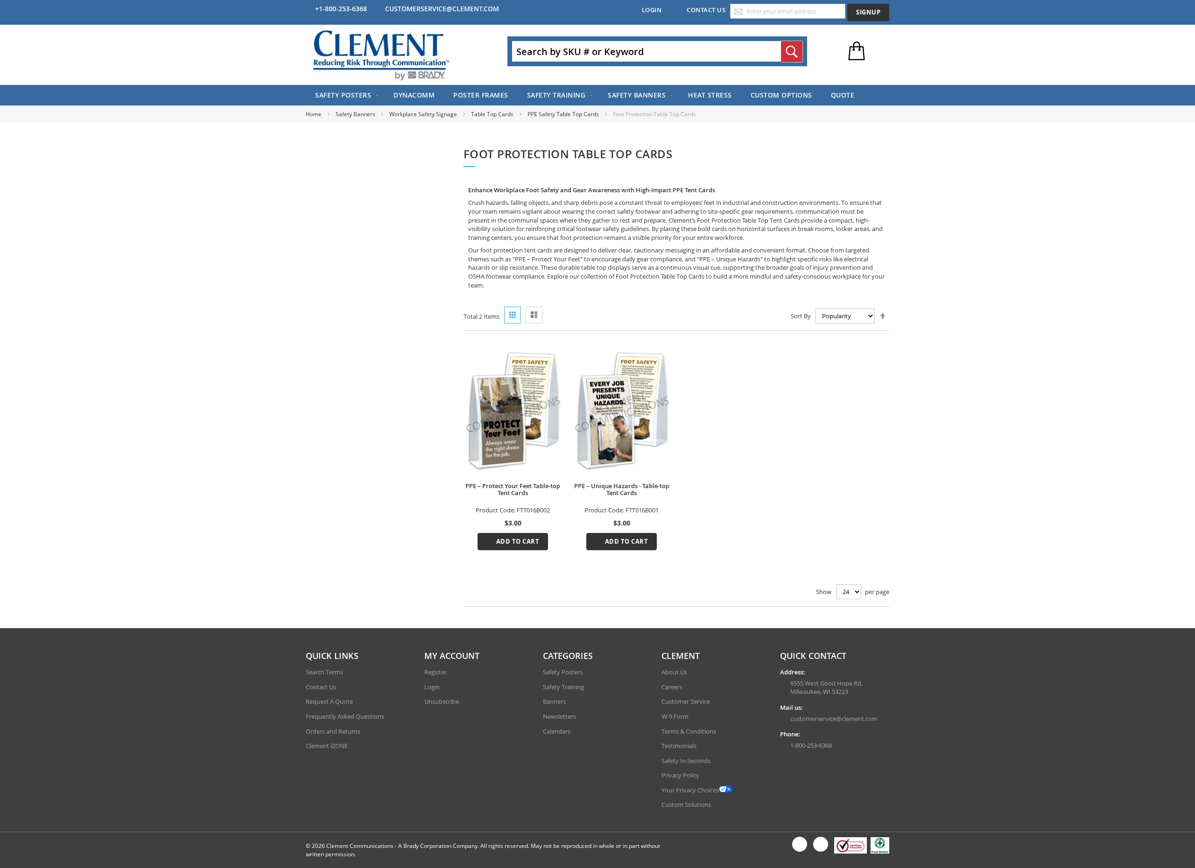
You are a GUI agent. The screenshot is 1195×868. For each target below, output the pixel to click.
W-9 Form (675, 716)
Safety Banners (356, 114)
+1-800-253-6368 (341, 8)
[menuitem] (345, 95)
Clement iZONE (327, 746)
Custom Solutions (686, 804)
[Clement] (381, 54)
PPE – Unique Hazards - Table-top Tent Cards (621, 489)
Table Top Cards (493, 114)
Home (314, 114)
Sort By (801, 316)
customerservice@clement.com (442, 8)
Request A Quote (329, 701)
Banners (554, 701)
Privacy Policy (680, 775)
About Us (674, 672)
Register (435, 672)
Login (652, 10)
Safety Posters (563, 672)
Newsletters (559, 716)
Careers (671, 687)
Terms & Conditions (688, 731)
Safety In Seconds (685, 760)
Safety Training (563, 687)
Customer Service (685, 701)
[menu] (597, 95)
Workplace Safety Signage (423, 114)
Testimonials (678, 746)
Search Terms (324, 672)
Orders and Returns (333, 731)
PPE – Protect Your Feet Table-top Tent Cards (512, 489)
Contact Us (706, 10)
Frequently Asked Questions (345, 716)
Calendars (556, 731)
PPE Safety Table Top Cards (563, 114)
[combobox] (657, 51)
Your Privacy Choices (690, 790)
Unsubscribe (441, 701)
